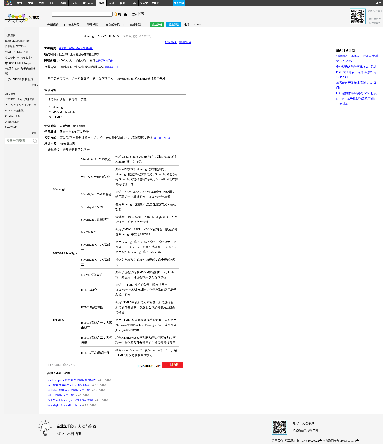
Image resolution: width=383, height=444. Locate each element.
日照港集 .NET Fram (15, 46)
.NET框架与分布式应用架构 (19, 99)
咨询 (122, 3)
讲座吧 (155, 3)
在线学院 (135, 24)
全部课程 (53, 24)
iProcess (88, 3)
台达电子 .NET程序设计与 (19, 57)
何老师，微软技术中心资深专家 (76, 48)
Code (74, 3)
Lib (52, 3)
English (197, 24)
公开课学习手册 (104, 60)
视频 (63, 3)
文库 (41, 3)
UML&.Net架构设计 (15, 110)
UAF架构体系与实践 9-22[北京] (356, 93)
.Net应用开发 (12, 121)
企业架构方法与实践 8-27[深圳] (356, 66)
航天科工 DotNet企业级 (17, 40)
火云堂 (144, 3)
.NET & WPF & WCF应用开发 (20, 105)
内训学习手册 (112, 67)
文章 (30, 3)
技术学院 (73, 24)
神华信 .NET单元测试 (16, 52)
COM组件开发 (12, 116)
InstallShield (11, 127)
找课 (141, 14)
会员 (379, 3)
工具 (133, 3)
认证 (111, 3)
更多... (35, 84)
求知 (19, 3)
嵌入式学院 (113, 24)
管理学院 (92, 24)
